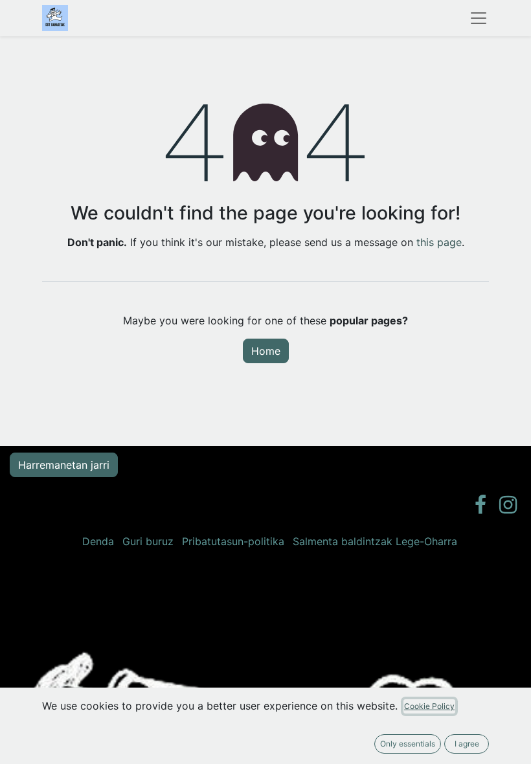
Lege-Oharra (426, 541)
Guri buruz (148, 541)
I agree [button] (467, 743)
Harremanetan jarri (63, 464)
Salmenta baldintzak (342, 541)
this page (439, 242)
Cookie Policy (429, 706)
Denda (98, 541)
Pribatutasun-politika (233, 541)
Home (265, 350)
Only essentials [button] (407, 743)
